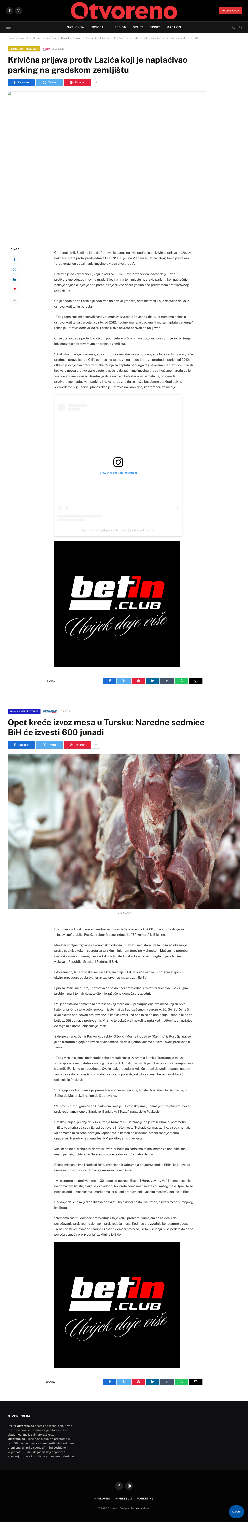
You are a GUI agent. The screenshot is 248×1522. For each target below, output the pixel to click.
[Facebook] (14, 259)
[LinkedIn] (14, 279)
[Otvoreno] (124, 10)
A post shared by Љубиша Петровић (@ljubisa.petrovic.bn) (118, 530)
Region (120, 27)
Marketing (145, 1498)
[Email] (14, 299)
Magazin (174, 27)
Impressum (123, 1498)
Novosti (97, 27)
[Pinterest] (14, 289)
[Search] (240, 27)
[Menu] (8, 27)
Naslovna (75, 27)
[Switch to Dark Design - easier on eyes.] (233, 27)
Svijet (138, 27)
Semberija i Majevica (24, 49)
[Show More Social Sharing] (96, 82)
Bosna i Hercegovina (24, 711)
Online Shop (230, 10)
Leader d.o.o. (142, 1508)
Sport (155, 27)
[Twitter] (14, 269)
